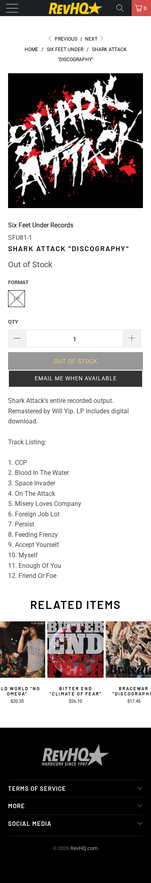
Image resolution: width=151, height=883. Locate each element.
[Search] (123, 8)
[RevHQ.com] (76, 8)
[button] (75, 379)
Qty (13, 322)
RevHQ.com (83, 848)
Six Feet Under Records (40, 225)
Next (92, 39)
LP (17, 298)
